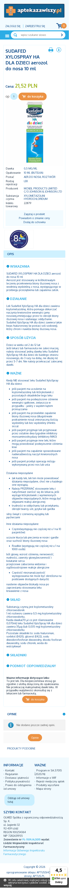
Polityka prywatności (17, 781)
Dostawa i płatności (17, 777)
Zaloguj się (13, 26)
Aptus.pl (39, 876)
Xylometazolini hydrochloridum (36, 197)
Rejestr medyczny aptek (50, 781)
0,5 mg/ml (30, 168)
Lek (26, 181)
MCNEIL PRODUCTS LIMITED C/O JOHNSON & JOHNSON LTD (43, 190)
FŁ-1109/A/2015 (31, 839)
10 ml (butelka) (33, 172)
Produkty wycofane (47, 785)
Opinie (35, 737)
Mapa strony (43, 788)
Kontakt (9, 770)
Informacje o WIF (46, 777)
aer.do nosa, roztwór (39, 176)
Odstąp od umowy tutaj (19, 799)
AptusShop (44, 872)
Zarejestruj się (35, 26)
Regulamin (11, 774)
